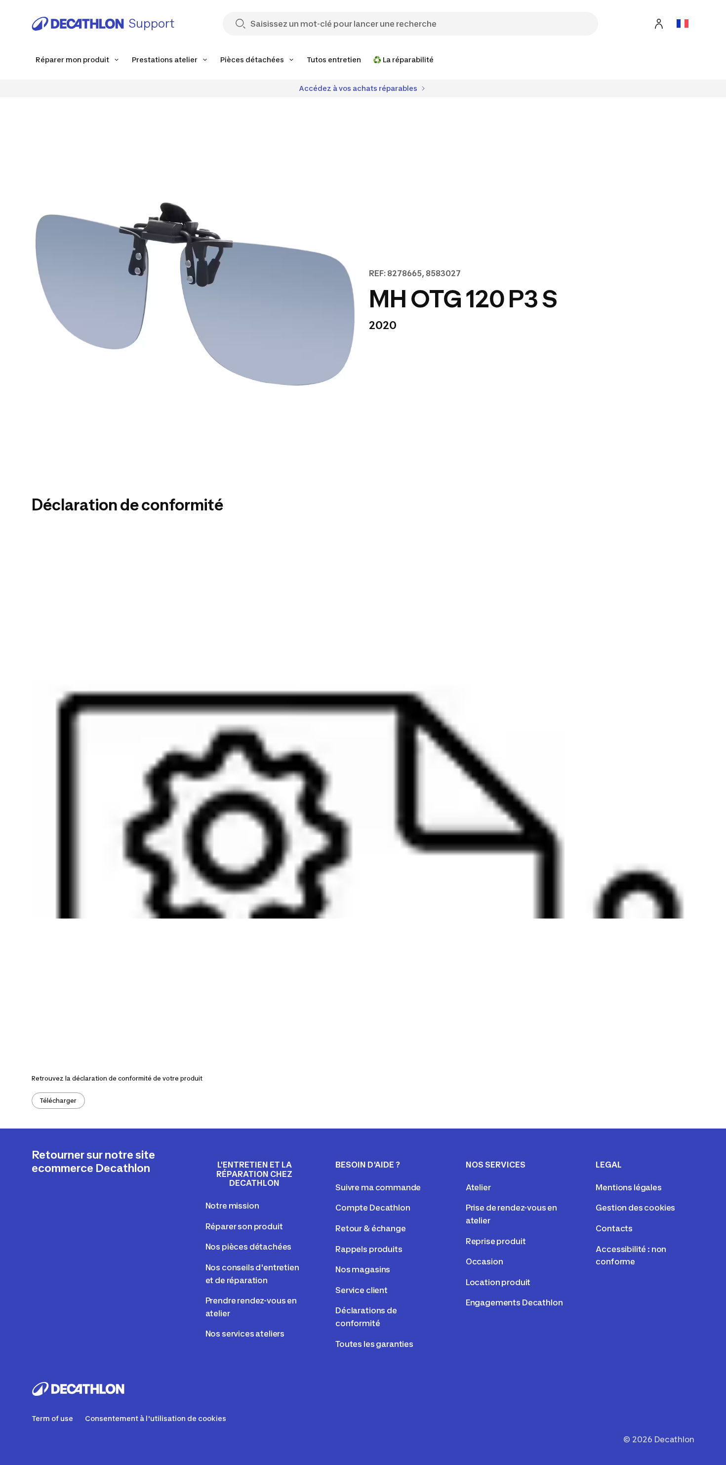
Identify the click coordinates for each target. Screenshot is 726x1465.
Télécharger (58, 1100)
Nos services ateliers (245, 1334)
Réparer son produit (244, 1226)
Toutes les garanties (374, 1344)
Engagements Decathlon (514, 1302)
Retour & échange (370, 1228)
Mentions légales (628, 1187)
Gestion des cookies (635, 1208)
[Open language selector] (682, 24)
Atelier (478, 1187)
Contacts (614, 1228)
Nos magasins (362, 1269)
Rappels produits (368, 1249)
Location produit (498, 1282)
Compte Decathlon (372, 1208)
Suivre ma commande (378, 1187)
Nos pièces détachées (248, 1247)
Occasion (484, 1261)
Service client (361, 1290)
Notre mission (232, 1206)
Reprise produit (496, 1241)
